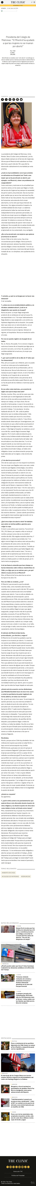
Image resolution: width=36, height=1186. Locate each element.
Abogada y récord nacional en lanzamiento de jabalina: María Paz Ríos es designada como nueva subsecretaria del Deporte (22, 1089)
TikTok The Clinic (25, 1167)
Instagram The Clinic (13, 1167)
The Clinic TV (19, 1167)
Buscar (31, 2)
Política (14, 1041)
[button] (2, 99)
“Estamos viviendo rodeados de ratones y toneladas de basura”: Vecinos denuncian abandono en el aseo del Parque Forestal (24, 981)
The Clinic (9, 1182)
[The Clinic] (3, 2)
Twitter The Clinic (7, 1167)
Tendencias (5, 963)
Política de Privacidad (18, 1175)
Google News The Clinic (28, 1167)
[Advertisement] (18, 275)
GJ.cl (33, 1183)
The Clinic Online (12, 52)
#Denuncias (25, 876)
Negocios (5, 1073)
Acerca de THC (18, 1171)
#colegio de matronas (10, 876)
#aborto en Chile (8, 873)
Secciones (34, 2)
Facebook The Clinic (10, 1167)
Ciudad (19, 926)
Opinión (3, 8)
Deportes (14, 1084)
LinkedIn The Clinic (22, 1167)
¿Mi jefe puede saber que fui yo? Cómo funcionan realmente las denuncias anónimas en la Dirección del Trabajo (17, 968)
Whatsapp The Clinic (16, 1167)
